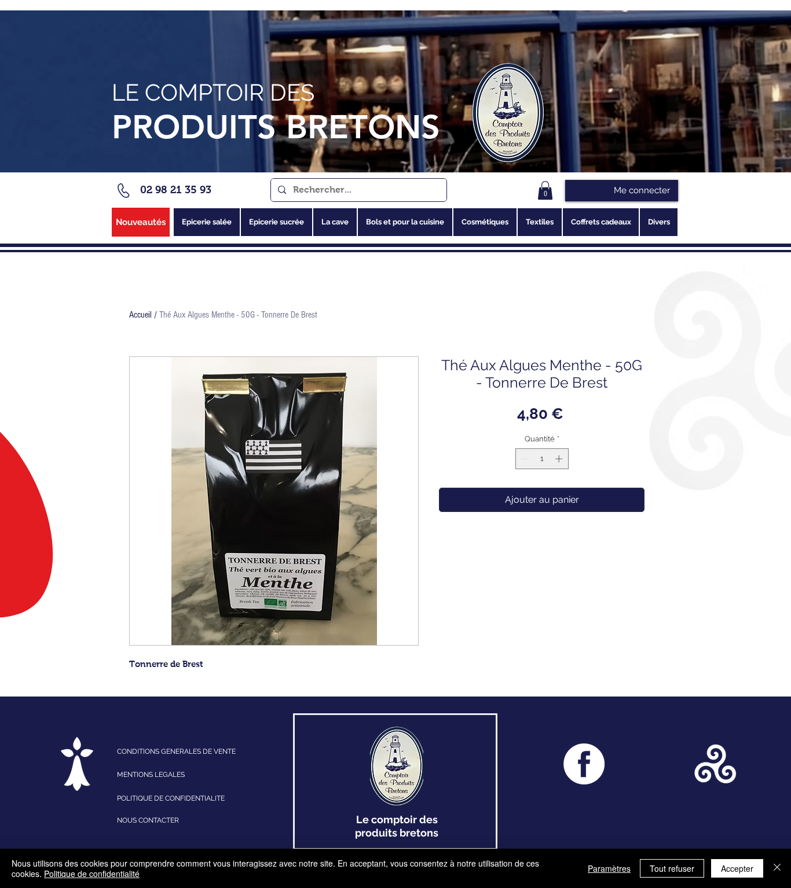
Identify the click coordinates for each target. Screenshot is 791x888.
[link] (545, 190)
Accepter (737, 868)
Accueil (140, 314)
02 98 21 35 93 (175, 190)
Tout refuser (672, 868)
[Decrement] (524, 459)
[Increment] (560, 459)
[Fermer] (777, 868)
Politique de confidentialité (92, 873)
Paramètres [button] (609, 868)
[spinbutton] (541, 459)
